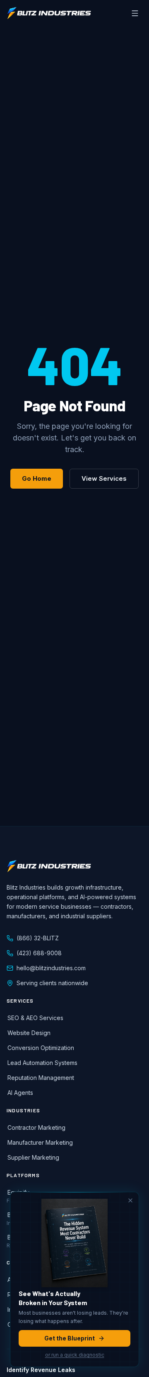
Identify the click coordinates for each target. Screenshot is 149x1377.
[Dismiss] (130, 1200)
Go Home (36, 478)
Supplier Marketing (33, 1157)
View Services (104, 478)
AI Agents (20, 1092)
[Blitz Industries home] (49, 13)
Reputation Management (40, 1077)
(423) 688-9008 (39, 953)
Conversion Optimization (40, 1047)
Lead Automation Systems (42, 1062)
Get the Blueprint (69, 1338)
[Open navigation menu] (134, 13)
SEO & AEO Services (35, 1017)
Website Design (28, 1032)
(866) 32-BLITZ (38, 938)
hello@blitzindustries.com (51, 967)
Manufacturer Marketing (40, 1142)
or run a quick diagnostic (74, 1355)
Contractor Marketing (36, 1127)
